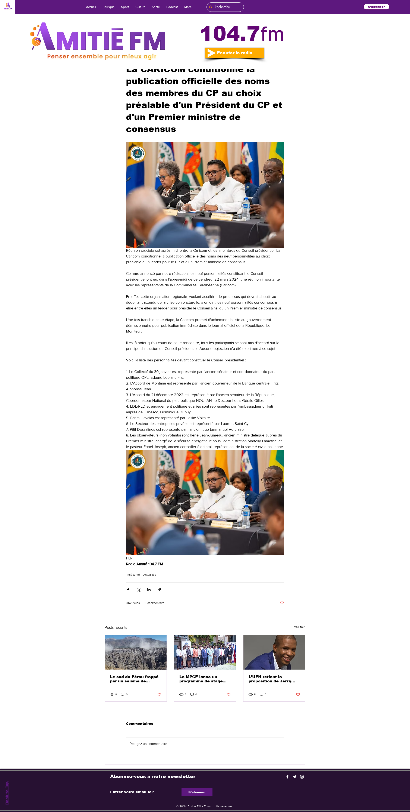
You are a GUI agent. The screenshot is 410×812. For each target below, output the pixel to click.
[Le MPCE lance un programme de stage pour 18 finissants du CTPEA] (205, 652)
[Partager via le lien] (159, 590)
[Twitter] (294, 776)
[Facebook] (287, 776)
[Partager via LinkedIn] (149, 590)
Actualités (149, 574)
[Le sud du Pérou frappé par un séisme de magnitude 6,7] (136, 652)
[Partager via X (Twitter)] (138, 590)
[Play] (211, 53)
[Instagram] (302, 776)
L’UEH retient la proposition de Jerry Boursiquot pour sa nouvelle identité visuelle (270, 679)
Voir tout (299, 627)
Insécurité (133, 574)
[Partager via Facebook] (128, 590)
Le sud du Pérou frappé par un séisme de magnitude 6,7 (134, 679)
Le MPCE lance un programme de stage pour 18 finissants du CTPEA (201, 679)
